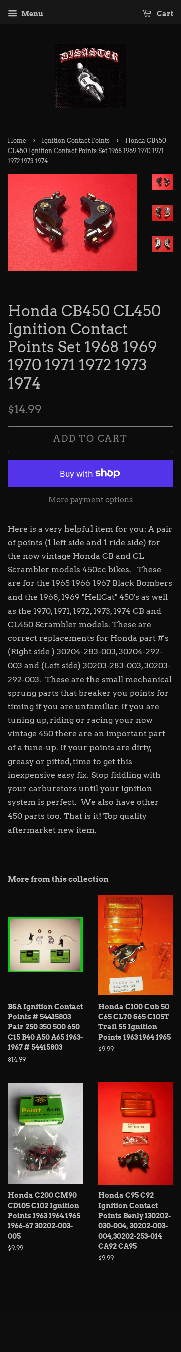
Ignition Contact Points (76, 140)
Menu (31, 14)
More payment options (90, 499)
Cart (164, 14)
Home (17, 140)
